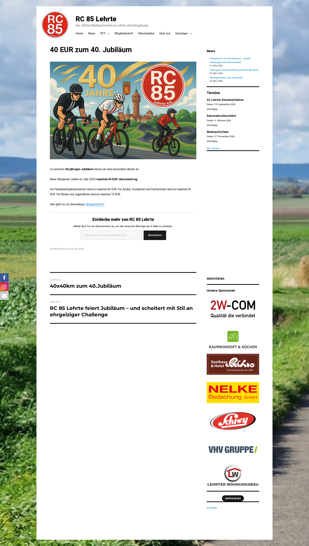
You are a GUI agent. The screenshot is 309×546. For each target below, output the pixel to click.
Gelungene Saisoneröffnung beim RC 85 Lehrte (234, 70)
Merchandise (146, 33)
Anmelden (212, 507)
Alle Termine (213, 148)
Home (79, 33)
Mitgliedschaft (123, 33)
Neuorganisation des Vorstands (226, 77)
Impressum (233, 498)
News (91, 33)
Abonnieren (155, 235)
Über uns (164, 33)
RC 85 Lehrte (96, 19)
